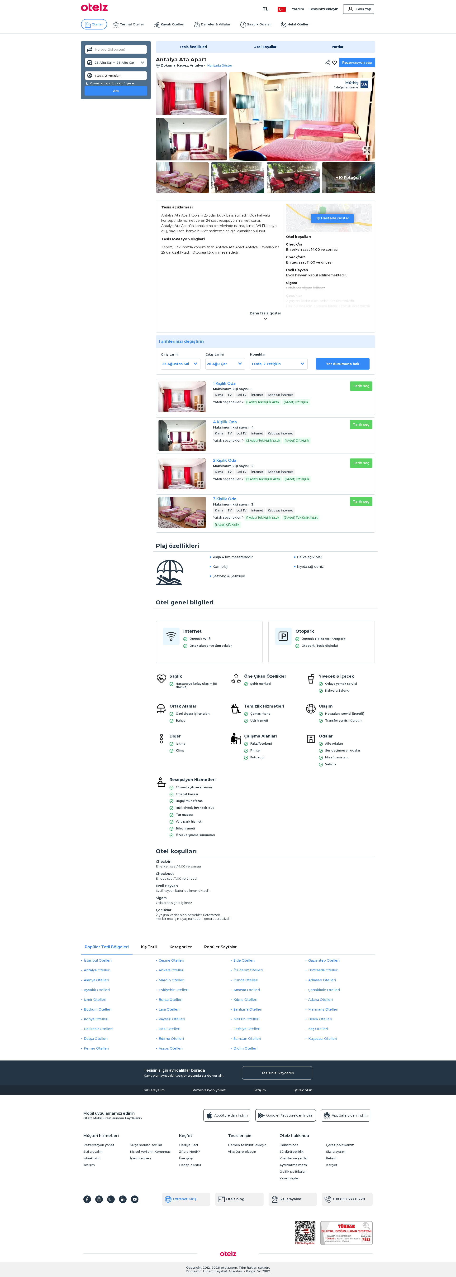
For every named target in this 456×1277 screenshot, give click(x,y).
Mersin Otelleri (246, 1019)
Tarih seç (361, 386)
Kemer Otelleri (96, 1048)
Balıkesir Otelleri (98, 1029)
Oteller (97, 24)
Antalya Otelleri (97, 970)
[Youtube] (134, 1199)
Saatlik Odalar (259, 24)
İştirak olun (303, 1090)
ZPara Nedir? (189, 1151)
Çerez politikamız (340, 1145)
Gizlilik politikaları (293, 1171)
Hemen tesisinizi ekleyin (247, 1145)
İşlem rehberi (140, 1158)
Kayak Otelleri (172, 24)
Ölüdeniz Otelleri (248, 970)
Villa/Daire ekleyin (242, 1151)
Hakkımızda (289, 1145)
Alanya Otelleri (96, 980)
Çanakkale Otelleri (324, 990)
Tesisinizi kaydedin (277, 1073)
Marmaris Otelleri (323, 1009)
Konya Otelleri (96, 1019)
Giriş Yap (363, 9)
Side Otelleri (244, 960)
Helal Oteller (298, 24)
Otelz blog (235, 1199)
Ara (116, 91)
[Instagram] (99, 1199)
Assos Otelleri (171, 1048)
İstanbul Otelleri (98, 960)
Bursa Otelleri (170, 1000)
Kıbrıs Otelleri (245, 1000)
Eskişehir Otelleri (173, 990)
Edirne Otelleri (171, 1038)
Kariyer (331, 1165)
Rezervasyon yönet (209, 1090)
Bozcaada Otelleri (323, 970)
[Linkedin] (123, 1199)
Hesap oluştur (190, 1165)
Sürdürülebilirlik (292, 1151)
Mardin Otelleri (172, 980)
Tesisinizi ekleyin (323, 9)
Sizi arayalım (154, 1090)
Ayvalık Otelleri (97, 990)
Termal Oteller (132, 24)
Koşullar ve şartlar (294, 1158)
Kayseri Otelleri (172, 1019)
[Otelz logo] (94, 10)
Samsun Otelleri (247, 1038)
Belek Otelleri (320, 1019)
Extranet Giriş (184, 1199)
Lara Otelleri (169, 1009)
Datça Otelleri (96, 1038)
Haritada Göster (335, 218)
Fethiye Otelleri (246, 1029)
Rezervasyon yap (357, 62)
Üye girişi (186, 1158)
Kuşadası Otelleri (322, 1038)
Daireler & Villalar (215, 24)
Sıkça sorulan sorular (146, 1145)
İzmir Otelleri (95, 1000)
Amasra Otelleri (246, 990)
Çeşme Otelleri (171, 960)
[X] (111, 1199)
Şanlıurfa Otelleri (247, 1009)
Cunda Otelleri (245, 980)
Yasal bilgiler (289, 1178)
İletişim (259, 1090)
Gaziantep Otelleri (324, 960)
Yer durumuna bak (342, 364)
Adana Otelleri (320, 1000)
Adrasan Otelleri (322, 980)
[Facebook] (87, 1199)
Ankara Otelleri (171, 970)
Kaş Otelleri (318, 1029)
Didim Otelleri (245, 1048)
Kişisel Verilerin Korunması (150, 1151)
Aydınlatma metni (294, 1165)
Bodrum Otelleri (97, 1009)
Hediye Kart (188, 1145)
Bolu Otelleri (169, 1029)
